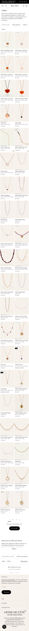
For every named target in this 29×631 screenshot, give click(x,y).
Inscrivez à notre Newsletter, (8, 579)
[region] (14, 567)
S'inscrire (6, 592)
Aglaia (3, 561)
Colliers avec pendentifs (22, 556)
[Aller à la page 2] (19, 520)
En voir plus (15, 528)
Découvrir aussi (24, 561)
